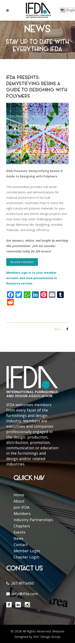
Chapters (22, 525)
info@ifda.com (25, 593)
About (19, 501)
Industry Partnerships (33, 519)
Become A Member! (22, 262)
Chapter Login (26, 557)
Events (19, 532)
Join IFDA (21, 507)
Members (22, 513)
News (18, 538)
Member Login (27, 550)
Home (19, 494)
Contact (21, 544)
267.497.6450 (22, 583)
